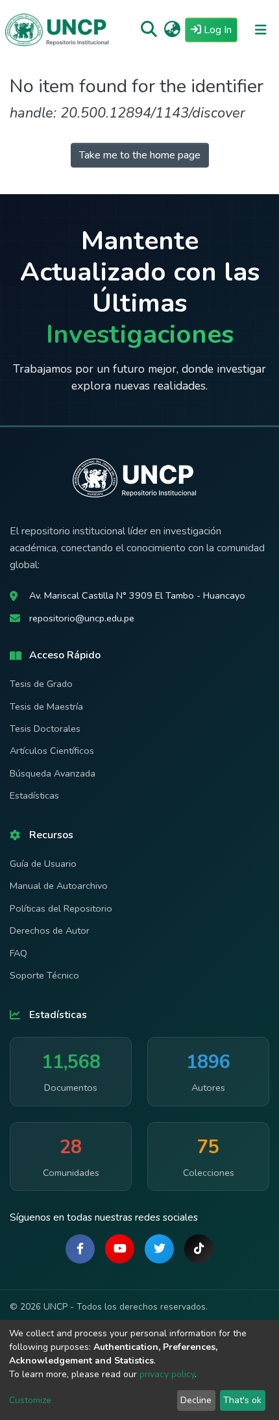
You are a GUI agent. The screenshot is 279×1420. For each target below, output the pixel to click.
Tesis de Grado (41, 683)
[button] (172, 30)
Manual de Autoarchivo (59, 885)
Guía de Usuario (43, 863)
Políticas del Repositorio (61, 908)
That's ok (242, 1400)
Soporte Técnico (44, 975)
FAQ (18, 953)
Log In (219, 29)
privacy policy (167, 1374)
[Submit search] (149, 29)
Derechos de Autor (50, 930)
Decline (196, 1400)
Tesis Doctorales (45, 728)
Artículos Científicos (52, 750)
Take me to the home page (139, 155)
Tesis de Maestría (46, 706)
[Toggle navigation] (261, 30)
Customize (30, 1400)
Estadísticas (34, 795)
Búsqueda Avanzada (52, 773)
